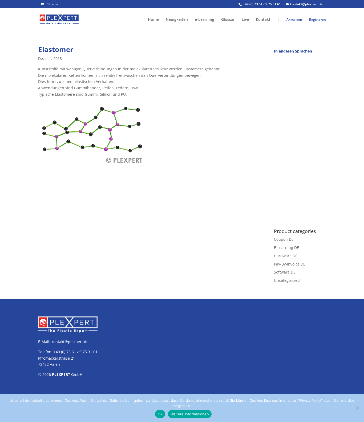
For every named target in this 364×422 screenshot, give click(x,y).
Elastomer (55, 49)
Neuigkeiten (177, 20)
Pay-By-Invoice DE (289, 263)
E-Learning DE (286, 247)
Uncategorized (287, 280)
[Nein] (357, 408)
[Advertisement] (300, 138)
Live (245, 20)
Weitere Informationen (190, 414)
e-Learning (204, 20)
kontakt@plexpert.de (69, 341)
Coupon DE (284, 239)
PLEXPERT (61, 374)
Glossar (228, 20)
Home (153, 20)
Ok (160, 414)
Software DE (285, 272)
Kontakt (263, 20)
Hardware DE (285, 255)
